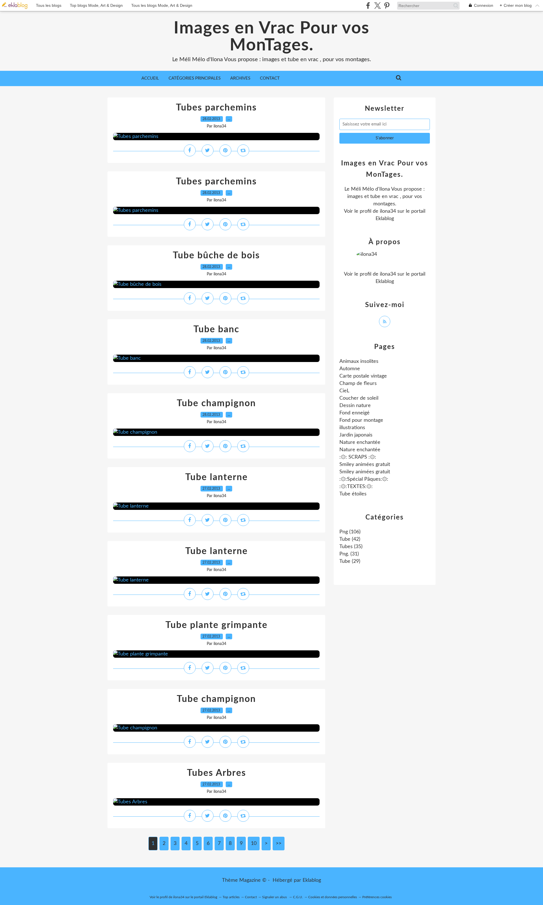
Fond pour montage (361, 420)
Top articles (231, 897)
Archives (240, 78)
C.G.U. (298, 897)
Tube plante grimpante (216, 625)
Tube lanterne (216, 477)
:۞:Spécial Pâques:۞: (363, 479)
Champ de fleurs (358, 383)
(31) (349, 554)
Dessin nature (355, 405)
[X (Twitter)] (377, 5)
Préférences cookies (377, 897)
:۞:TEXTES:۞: (356, 486)
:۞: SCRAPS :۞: (357, 457)
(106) (350, 532)
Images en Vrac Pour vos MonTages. (271, 37)
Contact (270, 78)
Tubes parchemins (216, 107)
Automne (349, 368)
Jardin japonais (355, 435)
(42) (349, 539)
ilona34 (388, 211)
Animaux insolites (358, 361)
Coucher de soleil (358, 398)
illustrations (352, 427)
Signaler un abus (275, 897)
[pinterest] (386, 5)
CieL (344, 390)
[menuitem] (150, 78)
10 (254, 843)
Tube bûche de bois (216, 255)
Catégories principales (195, 78)
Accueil (150, 78)
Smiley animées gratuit (364, 464)
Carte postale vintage (363, 376)
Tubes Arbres (216, 773)
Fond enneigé (354, 413)
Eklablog (312, 880)
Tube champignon (216, 403)
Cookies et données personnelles (332, 897)
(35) (351, 546)
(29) (349, 561)
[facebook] (368, 5)
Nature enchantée (359, 442)
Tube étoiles (353, 494)
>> (278, 843)
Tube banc (216, 329)
